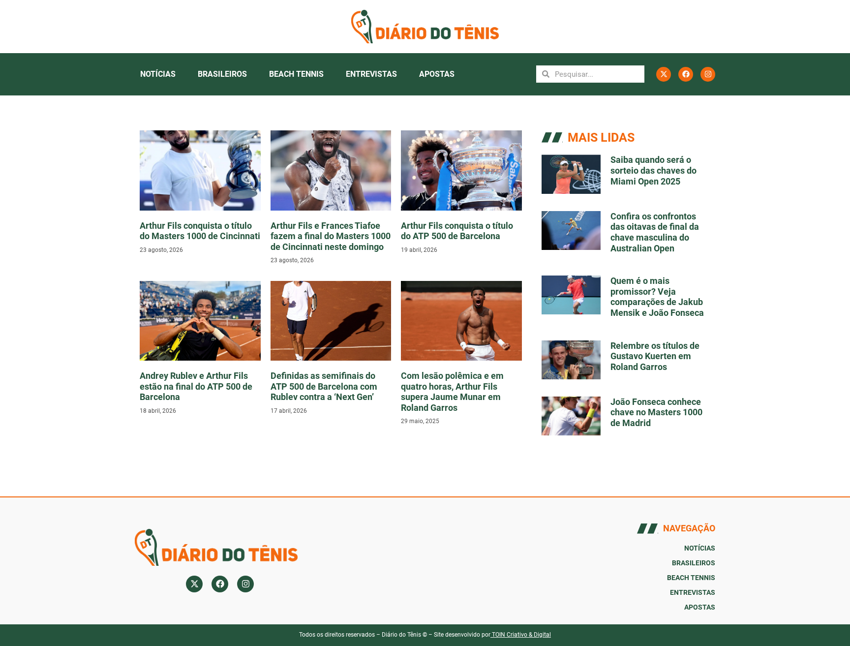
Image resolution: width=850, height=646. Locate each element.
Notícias (158, 74)
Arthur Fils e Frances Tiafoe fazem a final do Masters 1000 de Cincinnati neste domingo (331, 236)
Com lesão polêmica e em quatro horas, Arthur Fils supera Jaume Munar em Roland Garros (452, 391)
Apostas (437, 74)
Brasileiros (222, 74)
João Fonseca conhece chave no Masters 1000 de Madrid (656, 412)
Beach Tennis (296, 74)
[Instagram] (707, 74)
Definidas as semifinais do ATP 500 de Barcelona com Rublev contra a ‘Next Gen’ (324, 386)
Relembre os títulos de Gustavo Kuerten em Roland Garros (654, 356)
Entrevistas (371, 74)
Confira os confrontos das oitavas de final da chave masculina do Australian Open (654, 232)
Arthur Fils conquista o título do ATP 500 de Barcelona (457, 231)
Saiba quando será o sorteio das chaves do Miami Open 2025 (653, 170)
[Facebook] (685, 74)
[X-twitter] (663, 74)
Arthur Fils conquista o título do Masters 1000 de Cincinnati (200, 231)
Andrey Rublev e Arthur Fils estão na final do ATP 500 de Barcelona (196, 386)
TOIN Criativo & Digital (521, 634)
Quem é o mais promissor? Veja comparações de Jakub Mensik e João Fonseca (657, 297)
